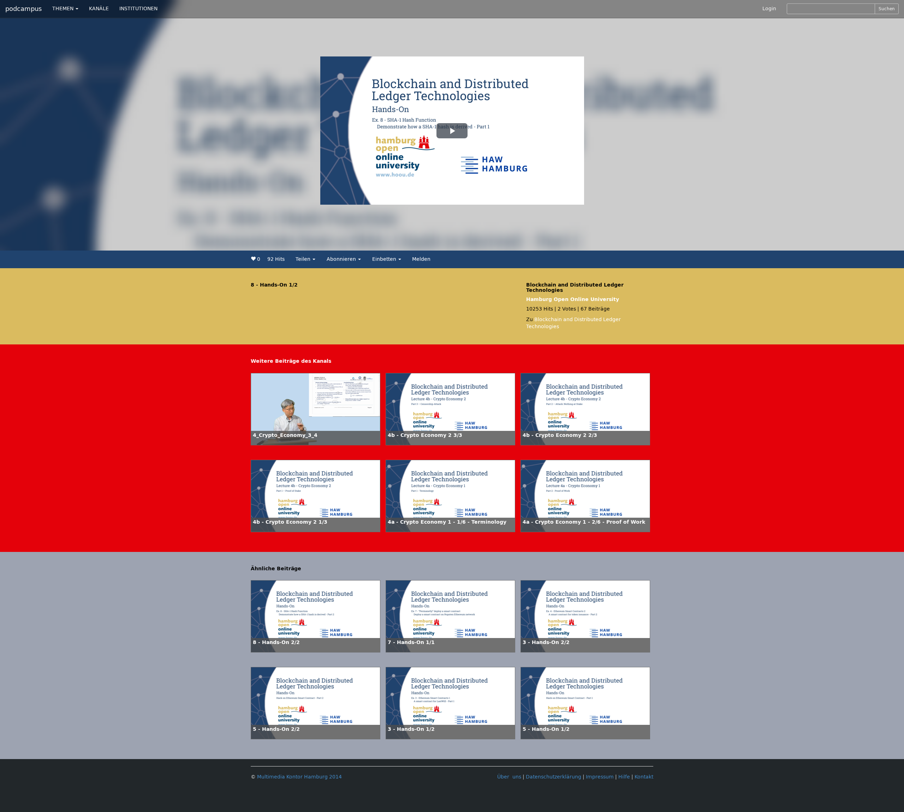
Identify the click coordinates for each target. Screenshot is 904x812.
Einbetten (385, 259)
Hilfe (624, 777)
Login (769, 9)
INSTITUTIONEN (138, 9)
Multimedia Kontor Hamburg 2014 (299, 777)
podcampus (23, 9)
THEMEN (63, 9)
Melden (421, 259)
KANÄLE (99, 9)
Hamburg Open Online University (572, 299)
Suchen (887, 8)
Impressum (600, 777)
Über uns (509, 777)
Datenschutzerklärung (553, 777)
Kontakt (644, 777)
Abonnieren (342, 259)
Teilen (304, 259)
